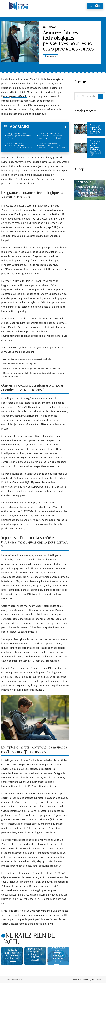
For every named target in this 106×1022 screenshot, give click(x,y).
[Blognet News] (18, 6)
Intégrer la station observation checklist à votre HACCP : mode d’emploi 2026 (95, 149)
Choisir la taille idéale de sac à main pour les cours (12, 954)
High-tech (51, 56)
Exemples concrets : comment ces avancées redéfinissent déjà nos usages (52, 145)
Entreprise (96, 125)
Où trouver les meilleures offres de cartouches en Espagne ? (96, 130)
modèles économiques (36, 105)
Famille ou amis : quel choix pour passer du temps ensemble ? (88, 191)
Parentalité (86, 182)
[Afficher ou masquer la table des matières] (48, 127)
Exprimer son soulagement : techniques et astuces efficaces (35, 954)
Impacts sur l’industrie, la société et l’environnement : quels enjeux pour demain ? (51, 135)
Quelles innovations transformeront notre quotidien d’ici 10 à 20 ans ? (19, 145)
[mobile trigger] (5, 6)
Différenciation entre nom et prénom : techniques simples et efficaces (58, 954)
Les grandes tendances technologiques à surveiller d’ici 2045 (19, 135)
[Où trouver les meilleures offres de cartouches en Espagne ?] (80, 129)
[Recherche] (91, 6)
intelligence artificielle (15, 96)
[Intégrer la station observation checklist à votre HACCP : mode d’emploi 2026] (80, 148)
